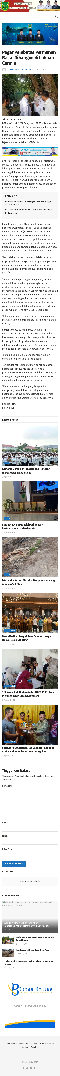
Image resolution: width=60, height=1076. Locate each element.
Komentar (8, 785)
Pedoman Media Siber (27, 1044)
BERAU (7, 463)
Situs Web (7, 849)
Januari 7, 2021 (22, 954)
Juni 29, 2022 (10, 968)
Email (4, 836)
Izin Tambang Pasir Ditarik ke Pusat (33, 950)
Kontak (25, 1047)
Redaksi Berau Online (20, 69)
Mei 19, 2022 (41, 69)
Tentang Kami (9, 1044)
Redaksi (34, 1047)
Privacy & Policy (47, 1044)
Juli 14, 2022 (10, 930)
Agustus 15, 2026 (9, 533)
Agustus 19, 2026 (9, 477)
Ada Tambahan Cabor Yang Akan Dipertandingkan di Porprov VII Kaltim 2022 (26, 924)
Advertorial (10, 630)
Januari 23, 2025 (22, 944)
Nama (5, 823)
